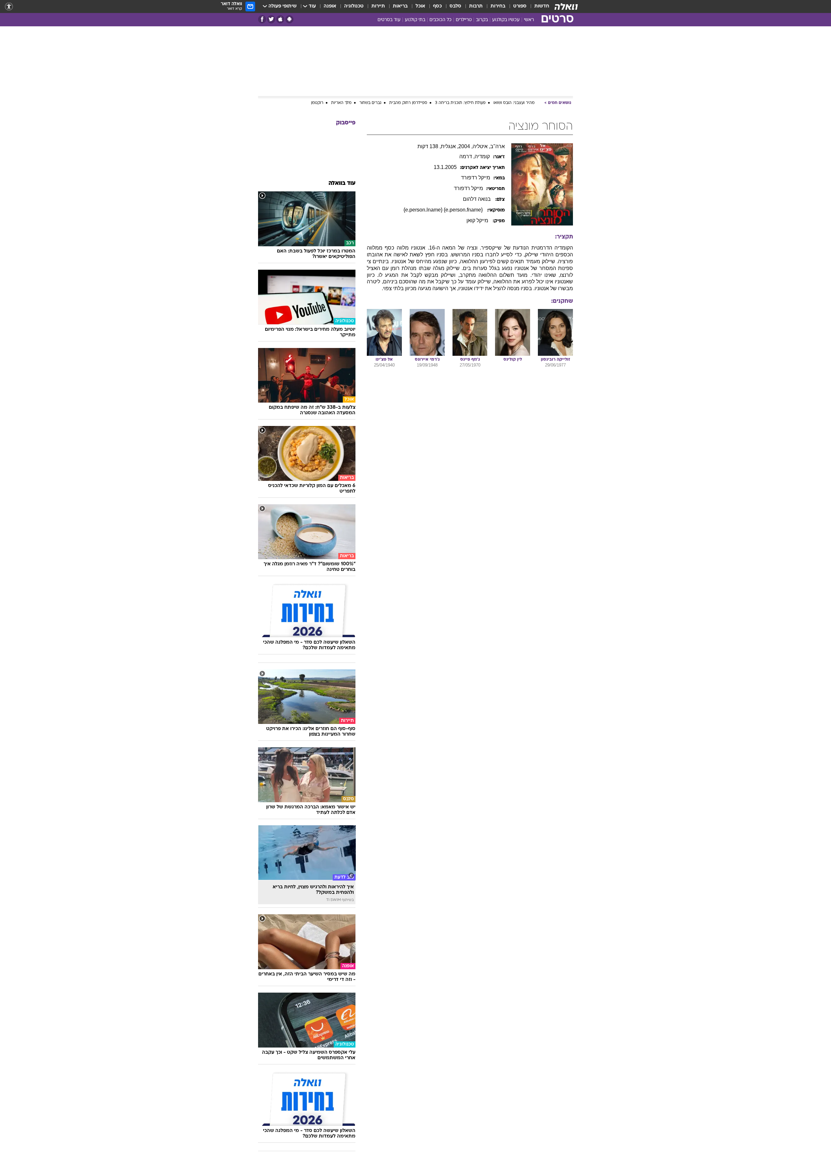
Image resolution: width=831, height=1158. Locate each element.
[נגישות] (9, 7)
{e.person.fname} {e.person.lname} (443, 209)
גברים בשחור (370, 103)
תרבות (476, 6)
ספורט (520, 6)
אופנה (330, 6)
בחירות (497, 6)
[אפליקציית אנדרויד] (289, 19)
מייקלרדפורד (475, 177)
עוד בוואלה (342, 183)
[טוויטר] (271, 19)
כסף (437, 6)
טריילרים (464, 20)
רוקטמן (317, 103)
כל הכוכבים (440, 20)
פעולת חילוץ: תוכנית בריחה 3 (460, 103)
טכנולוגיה (354, 6)
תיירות (378, 6)
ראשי (529, 20)
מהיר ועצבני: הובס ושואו (514, 103)
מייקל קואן (478, 220)
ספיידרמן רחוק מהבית (408, 103)
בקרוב (482, 20)
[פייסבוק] (262, 19)
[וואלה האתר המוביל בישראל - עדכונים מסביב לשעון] (566, 6)
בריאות (400, 6)
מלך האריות (341, 103)
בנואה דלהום (477, 199)
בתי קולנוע (415, 20)
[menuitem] (538, 6)
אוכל (420, 6)
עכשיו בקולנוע (506, 20)
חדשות (541, 6)
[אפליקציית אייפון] (280, 19)
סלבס (455, 6)
